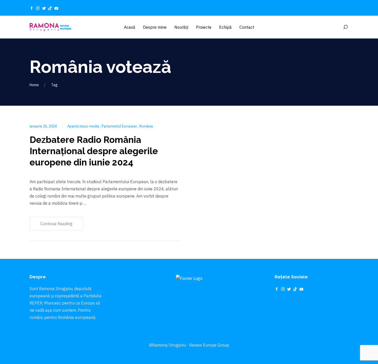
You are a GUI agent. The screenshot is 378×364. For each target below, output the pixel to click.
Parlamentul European (120, 126)
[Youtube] (56, 8)
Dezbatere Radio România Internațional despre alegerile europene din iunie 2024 (94, 151)
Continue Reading (56, 223)
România (146, 126)
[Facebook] (32, 8)
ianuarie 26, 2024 (43, 126)
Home (34, 85)
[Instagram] (38, 8)
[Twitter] (44, 8)
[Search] (345, 27)
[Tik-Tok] (50, 8)
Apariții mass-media (83, 126)
